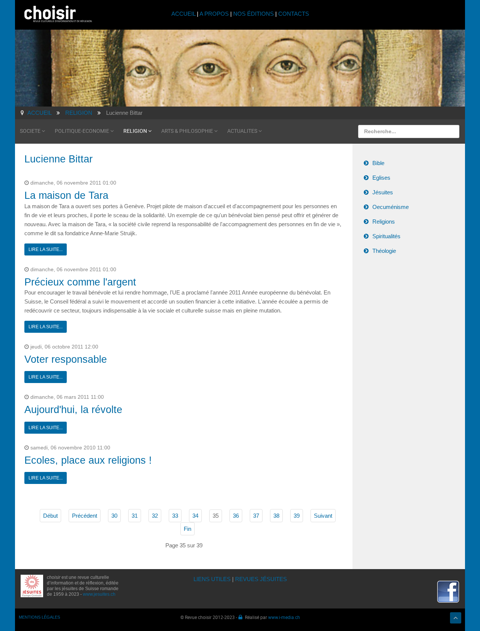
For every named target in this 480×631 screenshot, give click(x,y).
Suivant (323, 515)
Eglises (381, 177)
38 (276, 515)
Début (50, 515)
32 (155, 515)
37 (256, 515)
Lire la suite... (45, 249)
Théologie (384, 251)
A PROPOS (214, 14)
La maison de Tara (66, 195)
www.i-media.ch (284, 617)
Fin (187, 529)
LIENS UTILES (212, 579)
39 (297, 515)
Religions (383, 221)
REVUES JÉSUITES (261, 579)
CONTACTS (293, 14)
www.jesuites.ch (99, 594)
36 (236, 515)
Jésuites (382, 192)
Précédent (84, 515)
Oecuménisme (390, 207)
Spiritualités (386, 236)
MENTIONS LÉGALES (39, 617)
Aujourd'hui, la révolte (73, 409)
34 (195, 515)
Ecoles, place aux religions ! (88, 460)
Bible (378, 163)
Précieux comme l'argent (80, 282)
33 (175, 515)
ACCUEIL (184, 14)
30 (114, 515)
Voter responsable (65, 359)
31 (135, 515)
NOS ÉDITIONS (253, 14)
